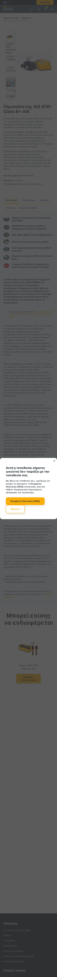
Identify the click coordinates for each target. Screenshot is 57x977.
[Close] (54, 461)
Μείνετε (15, 509)
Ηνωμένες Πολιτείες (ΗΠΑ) (25, 501)
